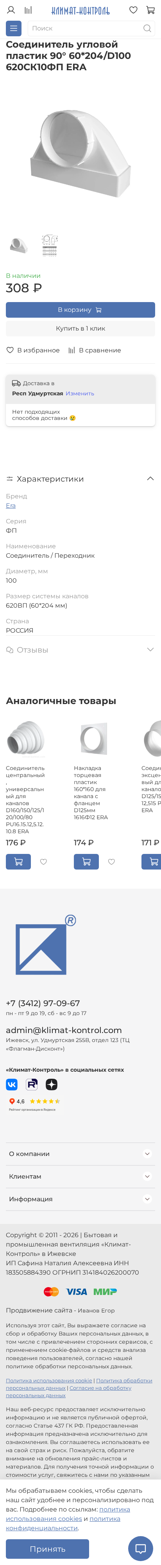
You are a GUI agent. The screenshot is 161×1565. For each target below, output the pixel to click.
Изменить (80, 393)
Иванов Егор (96, 1310)
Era (11, 505)
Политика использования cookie (49, 1381)
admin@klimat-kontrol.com (64, 1030)
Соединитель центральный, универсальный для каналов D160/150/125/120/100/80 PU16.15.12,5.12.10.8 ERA (25, 800)
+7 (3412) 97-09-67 (43, 1003)
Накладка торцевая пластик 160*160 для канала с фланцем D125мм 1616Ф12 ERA (91, 793)
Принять (47, 1549)
